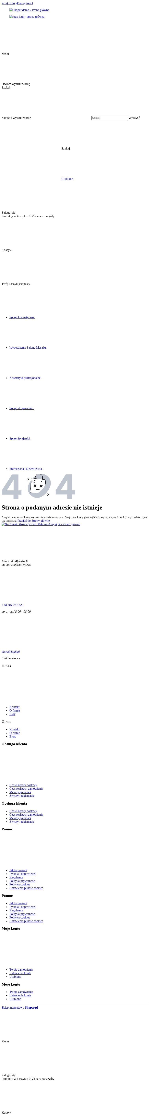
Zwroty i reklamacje (21, 795)
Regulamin (16, 877)
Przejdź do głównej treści (17, 3)
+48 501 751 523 (12, 604)
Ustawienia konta (20, 973)
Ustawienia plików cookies (26, 888)
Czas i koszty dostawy (23, 785)
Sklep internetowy (20, 1007)
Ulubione (15, 976)
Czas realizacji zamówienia (26, 788)
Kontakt (14, 707)
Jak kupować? (18, 870)
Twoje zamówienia (21, 969)
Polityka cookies (19, 884)
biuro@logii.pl (11, 651)
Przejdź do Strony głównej (34, 520)
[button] (95, 148)
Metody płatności (20, 792)
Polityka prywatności (22, 880)
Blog (12, 714)
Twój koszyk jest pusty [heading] (16, 283)
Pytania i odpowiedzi (22, 873)
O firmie (14, 710)
